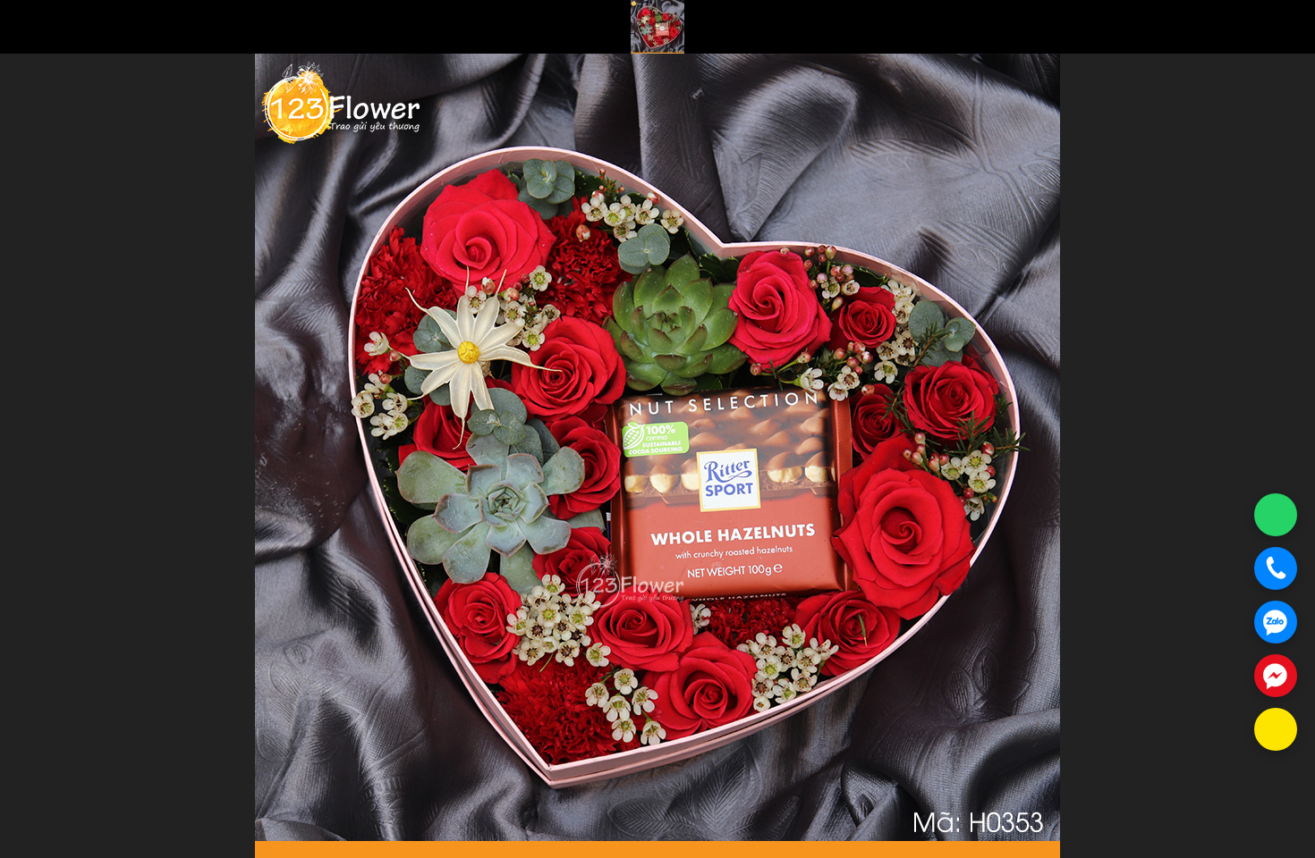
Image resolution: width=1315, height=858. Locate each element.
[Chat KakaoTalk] (1275, 729)
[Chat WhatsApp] (1275, 514)
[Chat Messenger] (1275, 675)
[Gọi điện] (1275, 568)
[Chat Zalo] (1275, 622)
